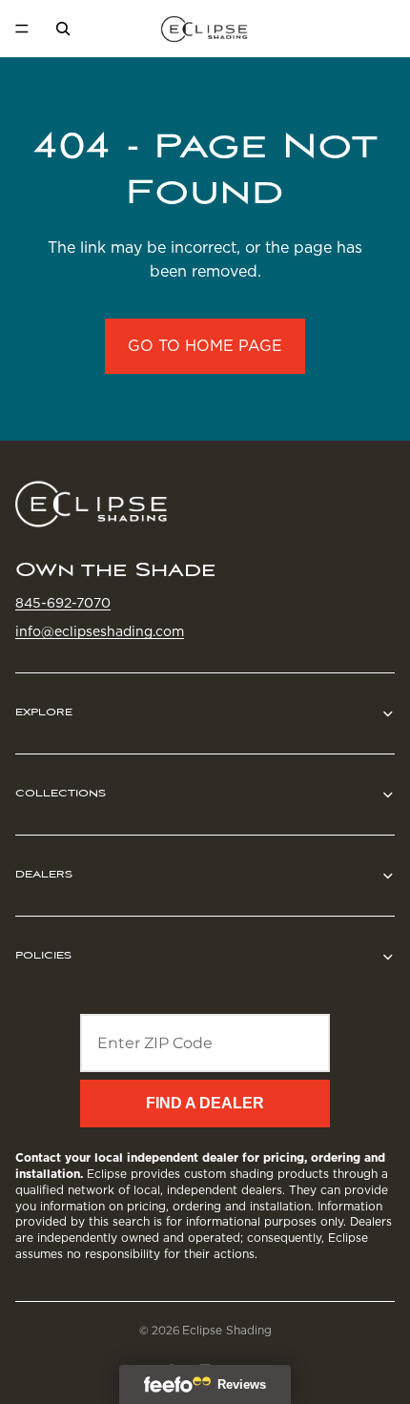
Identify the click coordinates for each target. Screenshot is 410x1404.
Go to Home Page (205, 346)
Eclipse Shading (227, 1330)
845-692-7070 (63, 601)
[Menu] (22, 29)
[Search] (63, 29)
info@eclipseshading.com (99, 631)
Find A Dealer (205, 1103)
